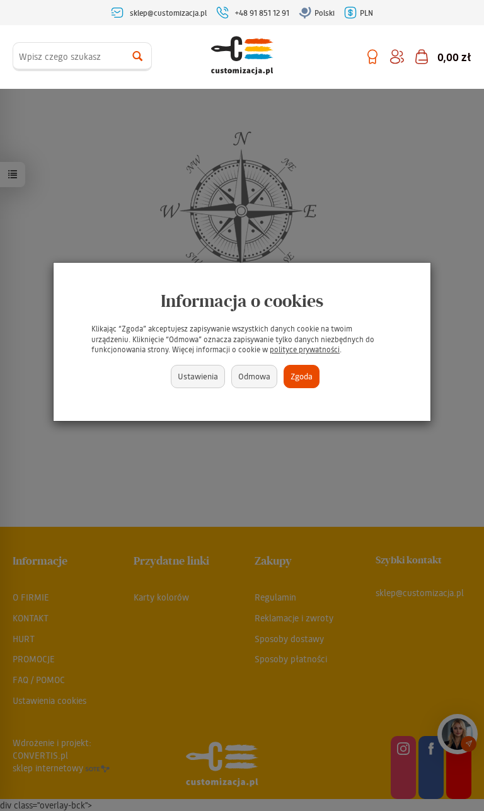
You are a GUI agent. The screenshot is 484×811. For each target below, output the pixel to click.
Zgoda (302, 376)
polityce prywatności (305, 349)
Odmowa (254, 376)
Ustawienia (198, 376)
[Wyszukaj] (137, 57)
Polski (324, 13)
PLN (366, 13)
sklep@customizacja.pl (168, 13)
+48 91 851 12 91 (262, 13)
